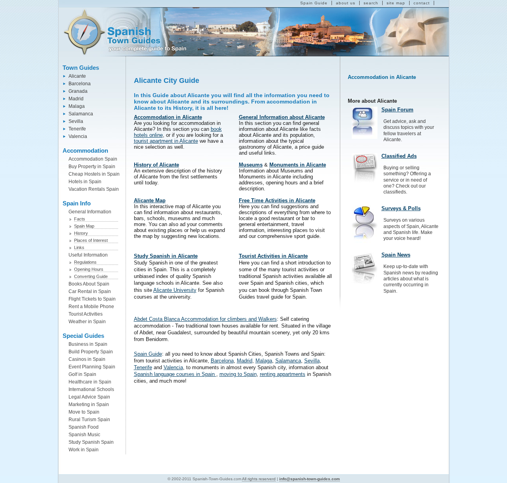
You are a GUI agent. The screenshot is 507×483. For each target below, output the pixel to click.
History (81, 233)
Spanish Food (84, 427)
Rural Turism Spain (89, 419)
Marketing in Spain (89, 404)
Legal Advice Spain (89, 397)
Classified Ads (399, 156)
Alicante (77, 76)
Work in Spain (84, 449)
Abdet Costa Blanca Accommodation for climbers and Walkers (205, 319)
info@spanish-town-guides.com (309, 479)
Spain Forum (397, 110)
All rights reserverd (259, 479)
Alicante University (174, 290)
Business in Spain (88, 344)
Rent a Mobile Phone (91, 306)
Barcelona (80, 83)
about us (345, 3)
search (371, 3)
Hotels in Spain (85, 181)
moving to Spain (238, 374)
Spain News (395, 255)
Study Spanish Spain (91, 442)
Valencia (78, 136)
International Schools (91, 389)
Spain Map (84, 226)
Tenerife (77, 129)
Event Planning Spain (92, 367)
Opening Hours (88, 269)
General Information (90, 212)
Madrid (76, 99)
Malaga (77, 106)
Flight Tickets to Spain (92, 299)
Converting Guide (91, 276)
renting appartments (282, 374)
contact (422, 3)
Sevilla (76, 121)
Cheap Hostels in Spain (94, 174)
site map (396, 3)
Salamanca (81, 114)
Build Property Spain (91, 352)
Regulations (85, 262)
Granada (78, 91)
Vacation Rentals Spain (94, 189)
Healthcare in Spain (90, 382)
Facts (79, 219)
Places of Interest (91, 240)
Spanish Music (84, 434)
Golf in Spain (82, 374)
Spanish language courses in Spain (175, 374)
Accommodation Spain (93, 159)
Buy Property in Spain (92, 166)
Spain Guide (314, 3)
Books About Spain (89, 284)
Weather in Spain (87, 321)
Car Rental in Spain (90, 291)
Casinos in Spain (87, 359)
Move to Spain (84, 412)
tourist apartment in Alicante (166, 141)
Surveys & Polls (401, 208)
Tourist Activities (86, 314)
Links (79, 247)
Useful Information (88, 255)
